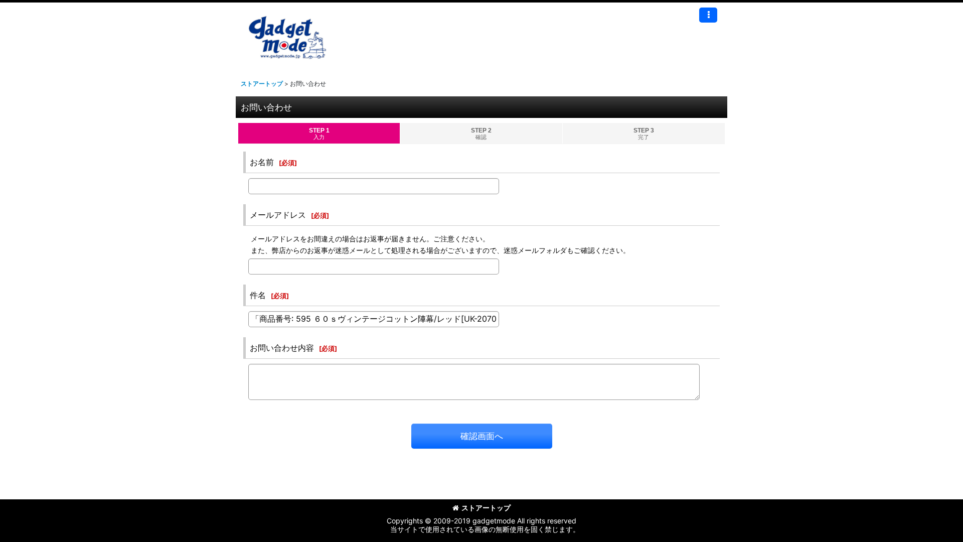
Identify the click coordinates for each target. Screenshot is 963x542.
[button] (708, 15)
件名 (258, 295)
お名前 (262, 162)
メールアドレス (278, 215)
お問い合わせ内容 (282, 348)
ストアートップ (486, 507)
